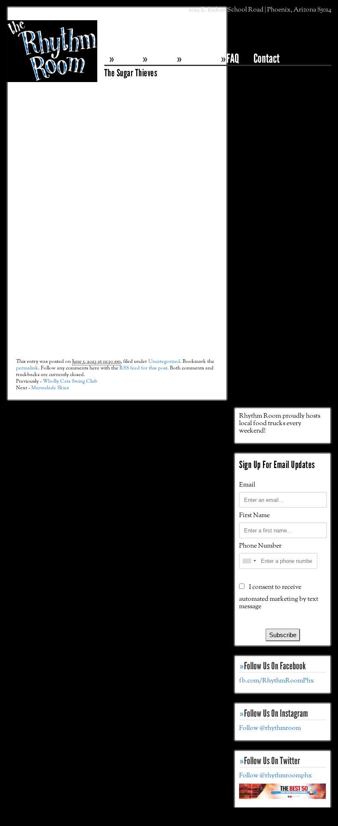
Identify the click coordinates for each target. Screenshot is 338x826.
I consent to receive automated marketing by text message (278, 597)
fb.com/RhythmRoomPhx (276, 680)
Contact (266, 58)
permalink (27, 368)
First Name (254, 515)
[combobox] (248, 560)
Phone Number (260, 546)
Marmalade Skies (50, 387)
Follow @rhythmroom (270, 728)
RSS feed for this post (143, 368)
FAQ (232, 58)
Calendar (197, 58)
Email (247, 485)
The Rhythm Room (52, 61)
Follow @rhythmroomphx (275, 775)
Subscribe (282, 634)
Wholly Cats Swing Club (70, 381)
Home (124, 58)
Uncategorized (164, 361)
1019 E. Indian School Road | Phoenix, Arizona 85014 (260, 9)
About (158, 58)
